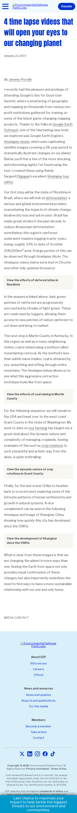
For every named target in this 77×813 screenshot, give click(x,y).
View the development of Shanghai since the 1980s (32, 541)
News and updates (38, 695)
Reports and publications (38, 700)
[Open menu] (5, 6)
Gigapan (23, 176)
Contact (38, 738)
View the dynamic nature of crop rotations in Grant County (30, 471)
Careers (38, 669)
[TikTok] (52, 754)
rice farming (38, 428)
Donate (66, 6)
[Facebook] (45, 754)
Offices (39, 675)
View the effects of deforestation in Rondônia (32, 282)
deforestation (56, 198)
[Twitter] (22, 754)
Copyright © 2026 (18, 765)
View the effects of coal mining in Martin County (35, 396)
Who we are (38, 663)
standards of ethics (51, 791)
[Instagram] (37, 754)
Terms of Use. (58, 768)
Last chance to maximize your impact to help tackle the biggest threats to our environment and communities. (38, 804)
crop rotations (52, 445)
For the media (38, 706)
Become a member (38, 726)
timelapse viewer (17, 142)
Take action (38, 732)
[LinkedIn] (29, 754)
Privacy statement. (38, 768)
